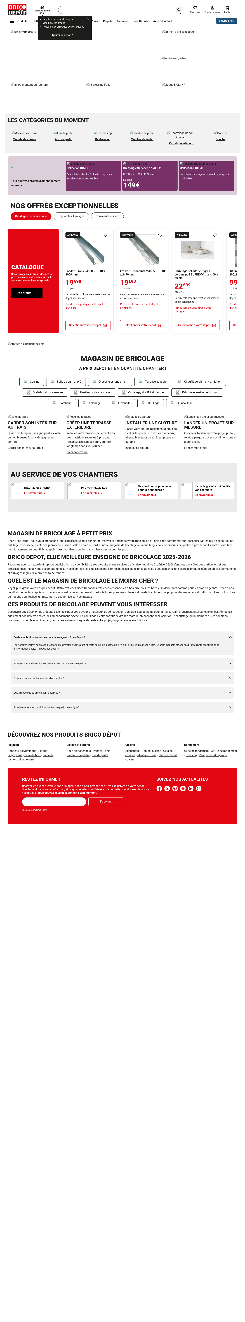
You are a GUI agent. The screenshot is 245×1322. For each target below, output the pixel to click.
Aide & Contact (162, 21)
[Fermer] (88, 19)
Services (122, 21)
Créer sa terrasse (77, 452)
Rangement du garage (213, 755)
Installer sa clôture (137, 448)
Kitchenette (132, 751)
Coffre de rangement (224, 751)
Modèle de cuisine (24, 139)
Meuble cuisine (146, 755)
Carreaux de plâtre (78, 755)
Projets (107, 21)
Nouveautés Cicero (107, 216)
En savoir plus (85, 55)
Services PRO (226, 20)
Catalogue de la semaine (31, 216)
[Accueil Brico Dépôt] (17, 10)
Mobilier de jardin (142, 139)
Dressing (191, 755)
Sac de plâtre (100, 755)
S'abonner (106, 801)
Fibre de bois (32, 755)
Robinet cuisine (151, 751)
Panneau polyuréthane (22, 751)
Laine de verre (25, 759)
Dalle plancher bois (79, 751)
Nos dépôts (140, 21)
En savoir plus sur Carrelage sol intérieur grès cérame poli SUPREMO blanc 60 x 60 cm (197, 281)
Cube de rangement (196, 751)
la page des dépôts (48, 648)
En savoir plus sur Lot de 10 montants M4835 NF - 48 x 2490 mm (142, 281)
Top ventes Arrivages (71, 216)
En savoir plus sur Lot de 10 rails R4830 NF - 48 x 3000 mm (88, 281)
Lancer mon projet (195, 448)
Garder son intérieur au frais (25, 448)
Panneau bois (101, 751)
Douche (220, 139)
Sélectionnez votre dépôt (85, 325)
